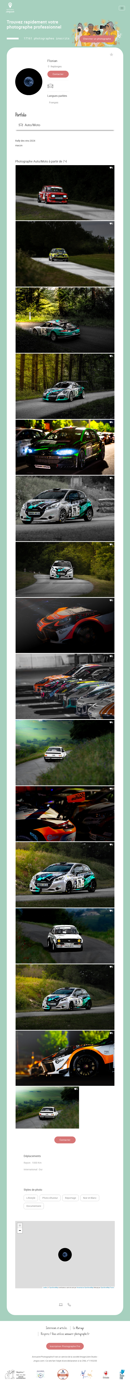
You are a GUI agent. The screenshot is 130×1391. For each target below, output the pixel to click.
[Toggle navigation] (122, 8)
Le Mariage (78, 1328)
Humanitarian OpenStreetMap (85, 1287)
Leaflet (45, 1287)
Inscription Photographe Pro (65, 1346)
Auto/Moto (32, 125)
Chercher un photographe (97, 38)
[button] (65, 1254)
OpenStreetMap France (107, 1287)
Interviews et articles (56, 1328)
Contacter (58, 74)
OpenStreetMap (53, 1287)
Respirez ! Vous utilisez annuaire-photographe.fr (65, 1333)
